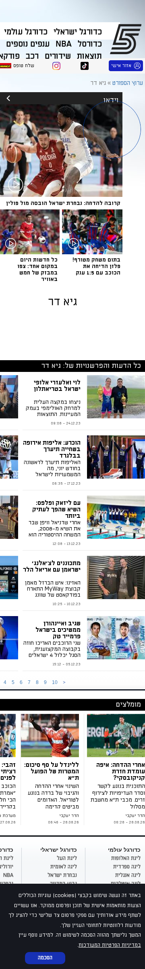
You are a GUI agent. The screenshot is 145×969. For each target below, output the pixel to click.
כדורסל (90, 44)
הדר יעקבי (135, 816)
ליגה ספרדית (127, 866)
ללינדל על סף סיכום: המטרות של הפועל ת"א (51, 771)
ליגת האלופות (126, 858)
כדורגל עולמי (26, 32)
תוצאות (89, 56)
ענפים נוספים (28, 44)
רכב (32, 56)
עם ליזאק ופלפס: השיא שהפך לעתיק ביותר (56, 509)
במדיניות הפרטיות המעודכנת (110, 945)
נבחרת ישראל (62, 875)
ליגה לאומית (63, 866)
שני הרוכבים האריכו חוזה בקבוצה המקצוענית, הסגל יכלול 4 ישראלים (52, 649)
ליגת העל (67, 858)
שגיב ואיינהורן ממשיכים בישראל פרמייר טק (58, 630)
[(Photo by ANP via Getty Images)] (51, 735)
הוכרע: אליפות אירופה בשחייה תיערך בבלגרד (52, 449)
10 (55, 682)
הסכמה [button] (45, 957)
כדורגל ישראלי (78, 32)
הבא (64, 682)
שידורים (58, 56)
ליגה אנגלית (128, 875)
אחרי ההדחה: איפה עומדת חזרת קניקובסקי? (120, 771)
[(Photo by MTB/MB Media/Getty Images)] (116, 735)
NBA (64, 44)
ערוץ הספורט (127, 39)
